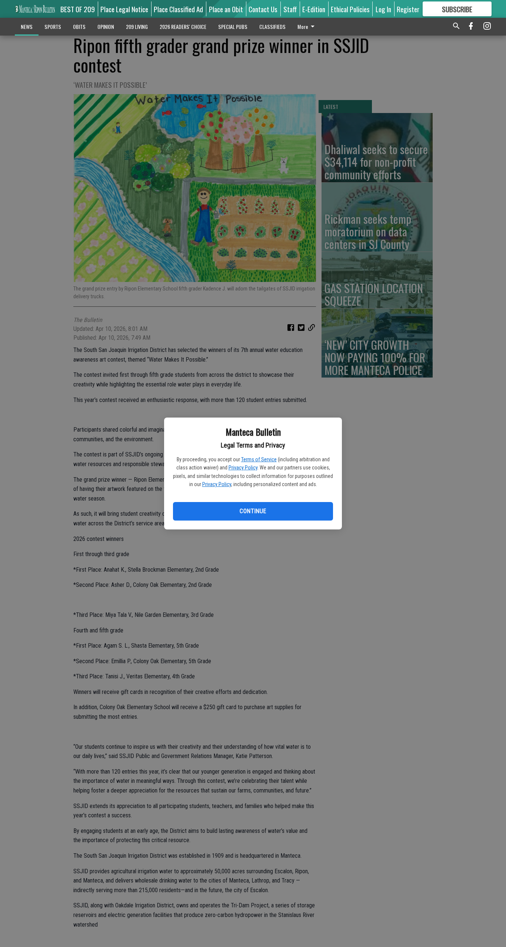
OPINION (105, 26)
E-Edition (313, 9)
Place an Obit (226, 9)
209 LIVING (137, 26)
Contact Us (263, 9)
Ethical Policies (350, 9)
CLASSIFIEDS (272, 26)
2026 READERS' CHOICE (183, 26)
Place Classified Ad (178, 9)
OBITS (79, 26)
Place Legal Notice (124, 9)
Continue (253, 511)
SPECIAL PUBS (232, 26)
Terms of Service (259, 459)
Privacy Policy (243, 468)
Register (408, 9)
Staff (290, 9)
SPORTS (52, 26)
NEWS (27, 26)
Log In (383, 9)
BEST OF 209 (77, 9)
